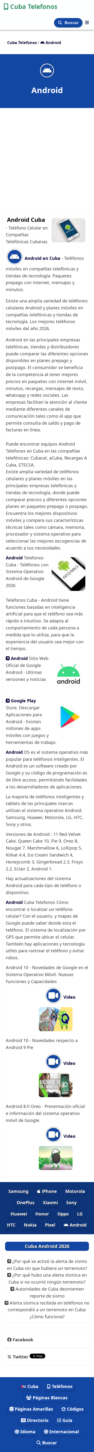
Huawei (19, 1214)
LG (80, 1214)
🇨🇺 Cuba (29, 1386)
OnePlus (25, 1202)
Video (68, 997)
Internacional (63, 1431)
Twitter (21, 1357)
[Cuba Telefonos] (87, 22)
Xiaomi (50, 1202)
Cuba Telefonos (33, 6)
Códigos (75, 1409)
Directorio (37, 1420)
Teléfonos (62, 1386)
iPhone (49, 1191)
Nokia (30, 1225)
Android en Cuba (41, 258)
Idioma (27, 1431)
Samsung (18, 1191)
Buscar (72, 23)
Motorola (75, 1191)
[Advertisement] (47, 156)
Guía (66, 1420)
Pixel (50, 1225)
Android (15, 558)
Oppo (63, 1214)
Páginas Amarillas (33, 1409)
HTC (11, 1225)
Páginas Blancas (49, 1398)
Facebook (23, 1340)
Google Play (23, 701)
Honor (42, 1214)
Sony (71, 1202)
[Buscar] (60, 23)
